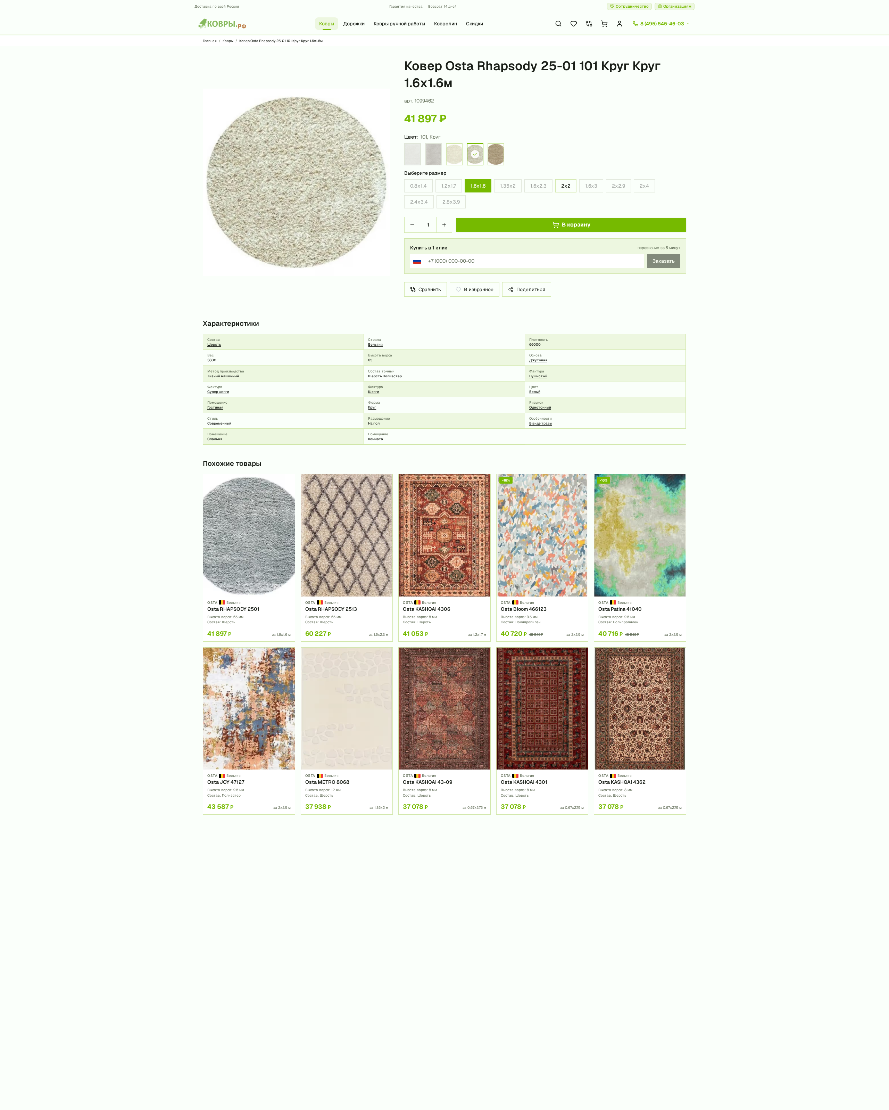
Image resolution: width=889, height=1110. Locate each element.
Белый (534, 391)
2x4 (644, 186)
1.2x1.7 (448, 186)
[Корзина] (604, 23)
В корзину (576, 224)
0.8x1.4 (418, 186)
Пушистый (538, 376)
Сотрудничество (632, 6)
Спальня (214, 439)
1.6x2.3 (538, 186)
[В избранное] (287, 482)
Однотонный (540, 407)
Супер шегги (218, 391)
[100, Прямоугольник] (412, 154)
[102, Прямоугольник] (433, 154)
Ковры (326, 23)
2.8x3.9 (451, 202)
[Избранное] (573, 23)
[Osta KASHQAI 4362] (640, 731)
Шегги (373, 391)
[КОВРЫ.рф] (222, 23)
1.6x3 (591, 186)
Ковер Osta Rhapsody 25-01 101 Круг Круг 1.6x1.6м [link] (281, 41)
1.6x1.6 (478, 186)
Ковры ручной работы (399, 23)
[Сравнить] (287, 494)
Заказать (664, 261)
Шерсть (214, 344)
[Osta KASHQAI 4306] (444, 557)
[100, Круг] (454, 154)
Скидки (474, 23)
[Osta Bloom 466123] (542, 557)
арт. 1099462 (419, 101)
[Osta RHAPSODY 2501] (249, 557)
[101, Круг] (475, 154)
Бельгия (375, 344)
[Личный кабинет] (619, 23)
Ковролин (445, 23)
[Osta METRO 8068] (347, 731)
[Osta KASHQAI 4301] (542, 731)
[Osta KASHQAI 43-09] (444, 731)
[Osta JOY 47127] (249, 731)
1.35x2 (508, 186)
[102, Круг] (496, 154)
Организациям (677, 6)
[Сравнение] (589, 23)
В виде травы (540, 423)
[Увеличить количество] (444, 224)
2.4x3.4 (419, 202)
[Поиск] (558, 23)
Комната (375, 439)
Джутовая (538, 360)
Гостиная (215, 407)
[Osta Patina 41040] (640, 557)
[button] (296, 182)
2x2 (566, 186)
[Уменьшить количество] (412, 224)
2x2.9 (618, 186)
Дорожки (354, 23)
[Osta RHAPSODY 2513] (347, 557)
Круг (372, 407)
